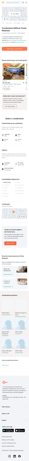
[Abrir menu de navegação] (26, 2)
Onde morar (9, 23)
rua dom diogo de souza (15, 40)
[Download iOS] (20, 431)
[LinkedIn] (14, 456)
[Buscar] (23, 2)
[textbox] (15, 2)
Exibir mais (4, 365)
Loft (3, 23)
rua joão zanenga (19, 352)
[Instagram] (9, 456)
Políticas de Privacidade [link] (8, 439)
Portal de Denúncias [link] (7, 436)
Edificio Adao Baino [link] (6, 362)
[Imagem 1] (13, 78)
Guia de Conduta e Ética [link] (8, 446)
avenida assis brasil (6, 314)
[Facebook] (19, 456)
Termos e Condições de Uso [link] (9, 443)
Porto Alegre (17, 23)
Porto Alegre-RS (20, 42)
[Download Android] (8, 431)
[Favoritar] (23, 82)
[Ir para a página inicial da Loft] (4, 2)
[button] (14, 213)
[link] (10, 106)
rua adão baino (5, 335)
